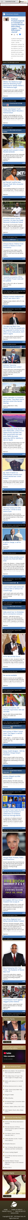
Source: (9, 101)
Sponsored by (9, 239)
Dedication (14, 1213)
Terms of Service (16, 1209)
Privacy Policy (7, 1211)
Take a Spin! (7, 1042)
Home (6, 1209)
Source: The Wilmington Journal (11, 62)
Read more (5, 96)
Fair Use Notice (20, 1211)
